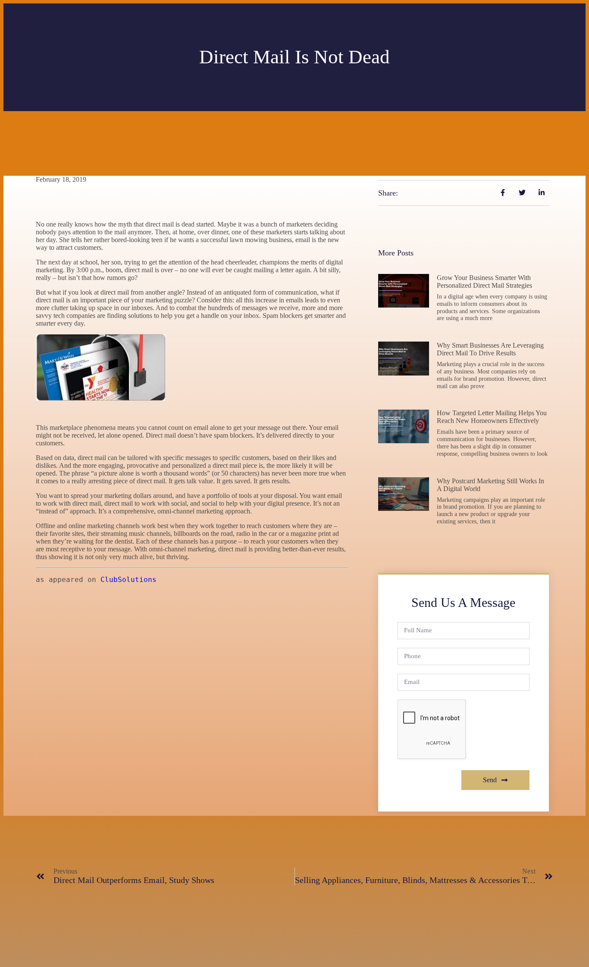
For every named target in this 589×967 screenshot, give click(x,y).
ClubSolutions (128, 579)
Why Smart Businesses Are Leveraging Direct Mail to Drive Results (490, 349)
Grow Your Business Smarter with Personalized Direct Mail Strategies (484, 281)
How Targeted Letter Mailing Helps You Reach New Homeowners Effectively (492, 416)
